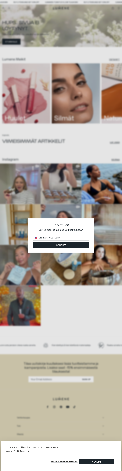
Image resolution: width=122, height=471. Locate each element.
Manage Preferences (64, 461)
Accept (96, 461)
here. (28, 451)
